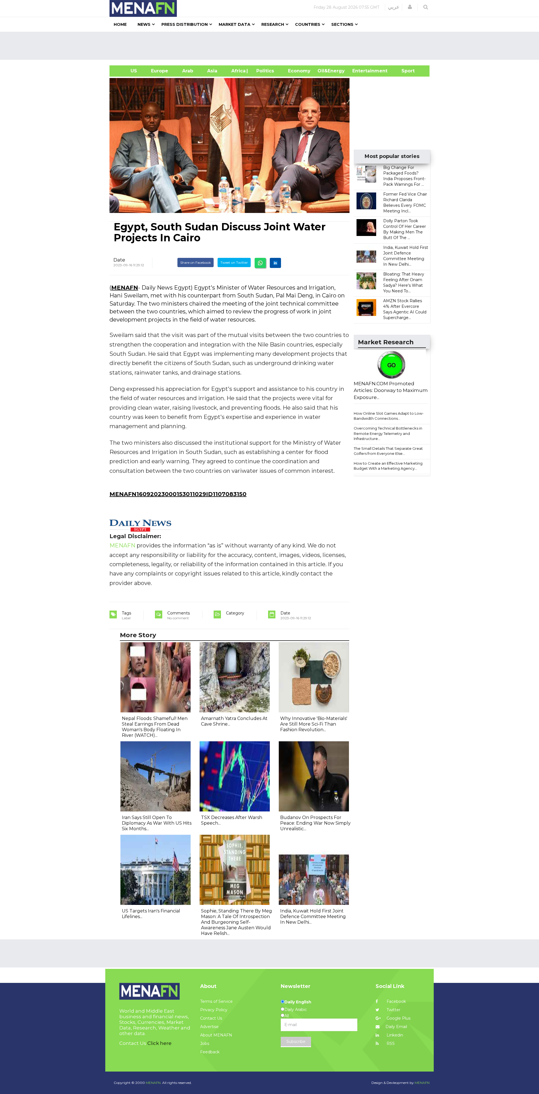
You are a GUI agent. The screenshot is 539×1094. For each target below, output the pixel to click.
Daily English (297, 1001)
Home (120, 24)
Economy (299, 71)
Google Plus (397, 1018)
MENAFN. (153, 1083)
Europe (159, 71)
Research (272, 24)
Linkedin (394, 1035)
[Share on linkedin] (275, 263)
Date (119, 260)
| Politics (263, 71)
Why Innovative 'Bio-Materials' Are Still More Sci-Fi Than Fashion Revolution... (313, 724)
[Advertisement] (272, 45)
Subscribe (295, 1041)
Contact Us (211, 1018)
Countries (307, 24)
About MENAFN (216, 1035)
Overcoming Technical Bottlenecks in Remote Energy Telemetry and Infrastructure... (388, 433)
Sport (404, 71)
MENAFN (124, 287)
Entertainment (361, 71)
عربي (393, 7)
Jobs (204, 1043)
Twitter (392, 1009)
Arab (187, 71)
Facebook (395, 1001)
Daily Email (396, 1026)
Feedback (210, 1051)
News (144, 24)
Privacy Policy (213, 1009)
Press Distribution (184, 24)
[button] (410, 7)
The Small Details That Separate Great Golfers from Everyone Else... (388, 451)
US (126, 71)
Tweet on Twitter (234, 262)
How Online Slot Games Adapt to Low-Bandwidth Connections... (389, 416)
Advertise (209, 1026)
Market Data (234, 24)
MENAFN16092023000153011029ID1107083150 (177, 494)
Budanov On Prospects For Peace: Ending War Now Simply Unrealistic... (315, 823)
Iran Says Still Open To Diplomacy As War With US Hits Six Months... (156, 823)
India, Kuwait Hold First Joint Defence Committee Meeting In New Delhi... (313, 916)
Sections (342, 24)
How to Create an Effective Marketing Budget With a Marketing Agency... (388, 466)
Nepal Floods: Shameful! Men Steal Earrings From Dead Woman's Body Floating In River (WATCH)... (155, 727)
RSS (390, 1043)
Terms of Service (216, 1001)
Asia (212, 71)
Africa (237, 71)
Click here (159, 1043)
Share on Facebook (195, 262)
